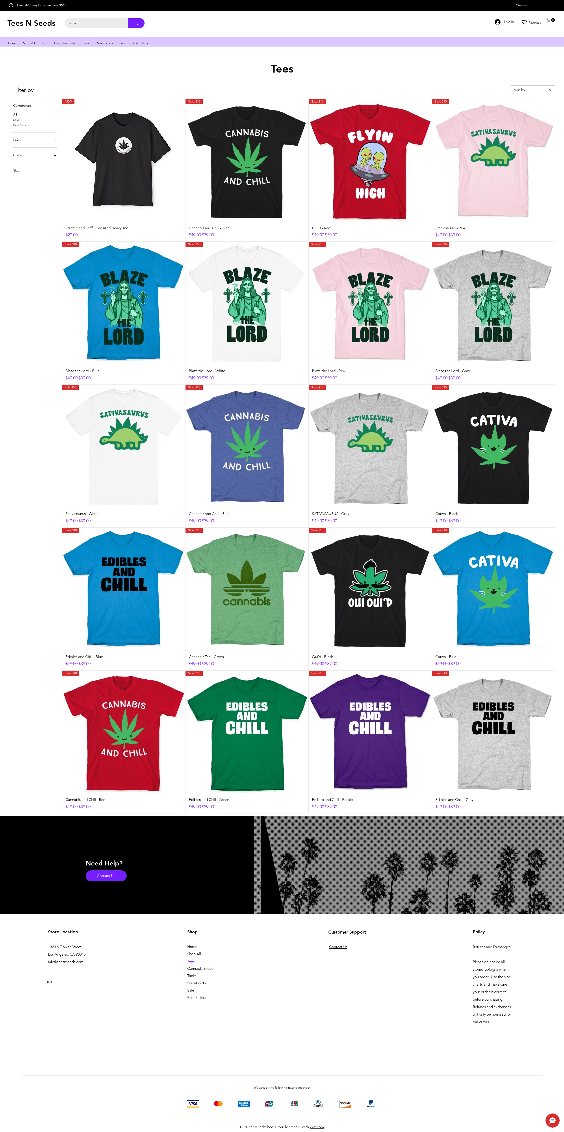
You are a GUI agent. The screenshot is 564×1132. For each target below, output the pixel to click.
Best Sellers (21, 125)
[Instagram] (49, 982)
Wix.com (317, 1127)
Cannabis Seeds (200, 968)
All (15, 114)
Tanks (191, 975)
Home (192, 946)
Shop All (194, 954)
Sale (16, 120)
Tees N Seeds (31, 23)
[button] (551, 20)
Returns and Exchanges (491, 947)
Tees (191, 961)
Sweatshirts (196, 983)
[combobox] (533, 90)
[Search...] (136, 23)
